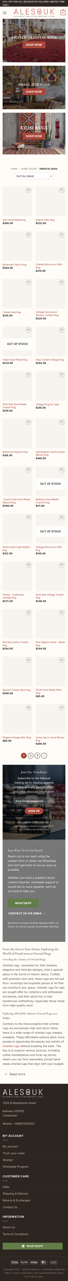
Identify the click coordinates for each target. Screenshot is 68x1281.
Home (14, 168)
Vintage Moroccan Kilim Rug (49, 549)
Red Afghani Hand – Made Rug (50, 644)
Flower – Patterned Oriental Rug (13, 596)
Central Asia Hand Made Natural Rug (16, 501)
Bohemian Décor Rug (14, 264)
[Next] (44, 756)
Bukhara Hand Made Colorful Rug (47, 501)
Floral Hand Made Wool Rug (49, 691)
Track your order (14, 1153)
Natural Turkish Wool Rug (17, 690)
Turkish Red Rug (12, 312)
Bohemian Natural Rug (15, 451)
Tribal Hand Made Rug (15, 359)
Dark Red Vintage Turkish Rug (50, 596)
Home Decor (28, 168)
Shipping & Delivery (15, 1193)
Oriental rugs (11, 1046)
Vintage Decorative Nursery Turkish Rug (47, 314)
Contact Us (10, 1207)
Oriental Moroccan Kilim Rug (49, 266)
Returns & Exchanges (16, 1200)
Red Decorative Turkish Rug (16, 644)
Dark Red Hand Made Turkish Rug (15, 406)
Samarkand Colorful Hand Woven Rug (50, 453)
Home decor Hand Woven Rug (50, 739)
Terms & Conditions (15, 1234)
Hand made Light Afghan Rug (16, 549)
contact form (16, 861)
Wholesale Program (15, 1166)
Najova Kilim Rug (45, 219)
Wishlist (8, 1160)
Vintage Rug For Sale (47, 404)
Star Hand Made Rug (14, 219)
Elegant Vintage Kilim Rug (17, 737)
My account (10, 1146)
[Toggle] (6, 1074)
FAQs (6, 1187)
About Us (9, 1227)
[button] (5, 13)
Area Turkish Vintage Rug (50, 359)
